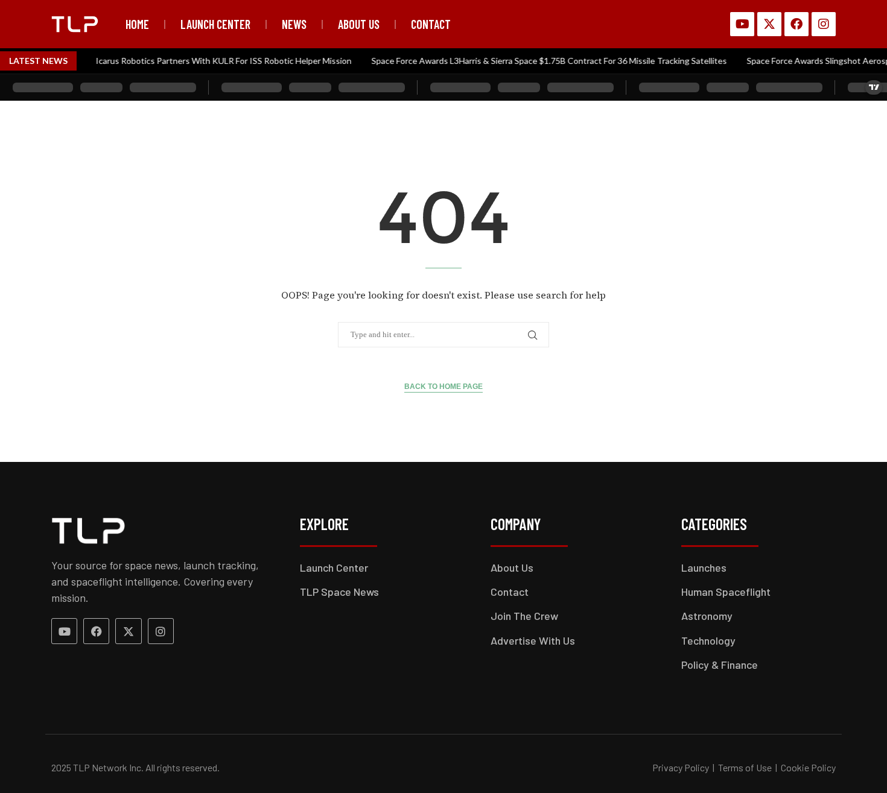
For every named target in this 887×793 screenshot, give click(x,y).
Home (137, 24)
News (294, 24)
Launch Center (215, 24)
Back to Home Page (443, 386)
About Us (359, 24)
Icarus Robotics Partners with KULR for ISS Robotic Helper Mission (214, 60)
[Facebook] (796, 24)
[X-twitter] (769, 24)
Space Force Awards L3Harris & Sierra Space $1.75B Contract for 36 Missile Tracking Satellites (539, 60)
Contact (431, 24)
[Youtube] (742, 24)
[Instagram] (824, 24)
